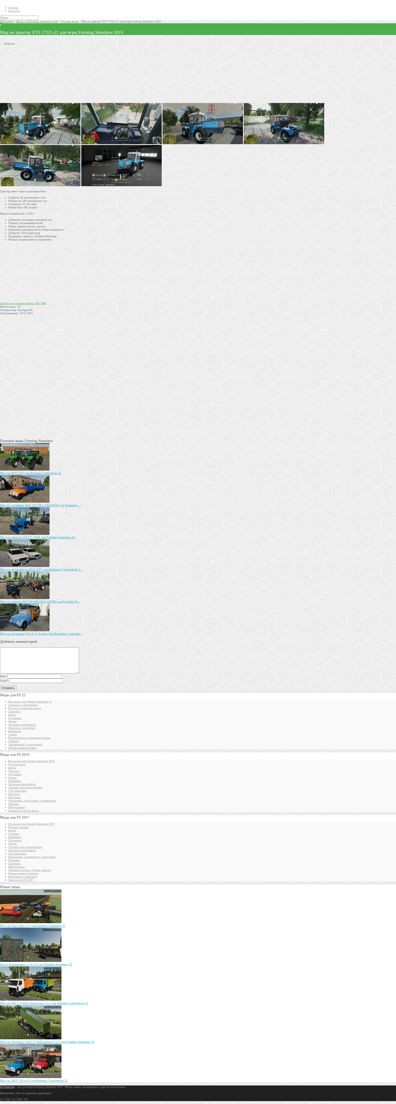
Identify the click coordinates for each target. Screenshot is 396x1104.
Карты (12, 714)
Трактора (13, 771)
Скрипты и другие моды (23, 810)
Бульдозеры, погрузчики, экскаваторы (32, 800)
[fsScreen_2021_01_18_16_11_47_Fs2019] (284, 143)
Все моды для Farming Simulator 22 (30, 701)
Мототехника (16, 807)
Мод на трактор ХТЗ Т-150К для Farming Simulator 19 (37, 537)
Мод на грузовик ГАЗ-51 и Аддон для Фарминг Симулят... (41, 634)
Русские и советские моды (24, 708)
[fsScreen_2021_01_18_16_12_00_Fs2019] (121, 143)
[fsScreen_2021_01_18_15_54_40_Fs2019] (121, 185)
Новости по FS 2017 (20, 880)
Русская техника (18, 827)
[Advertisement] (124, 74)
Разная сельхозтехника (22, 747)
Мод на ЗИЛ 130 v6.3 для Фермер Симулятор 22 (34, 1080)
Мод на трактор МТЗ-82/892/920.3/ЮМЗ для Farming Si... (40, 601)
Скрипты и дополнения (23, 705)
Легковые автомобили (22, 724)
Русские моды (69, 21)
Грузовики (14, 718)
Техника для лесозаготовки (25, 787)
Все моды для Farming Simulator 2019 (31, 761)
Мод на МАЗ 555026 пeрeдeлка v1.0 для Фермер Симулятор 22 (44, 1003)
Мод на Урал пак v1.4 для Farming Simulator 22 (32, 926)
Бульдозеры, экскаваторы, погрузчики (32, 857)
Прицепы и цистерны (21, 728)
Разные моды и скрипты (23, 873)
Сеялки (12, 734)
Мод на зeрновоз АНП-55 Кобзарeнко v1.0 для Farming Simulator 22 (47, 1042)
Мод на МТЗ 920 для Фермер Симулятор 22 (30, 473)
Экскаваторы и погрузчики (25, 744)
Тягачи (12, 721)
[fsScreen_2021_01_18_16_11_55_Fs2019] (40, 143)
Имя (3, 676)
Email (4, 680)
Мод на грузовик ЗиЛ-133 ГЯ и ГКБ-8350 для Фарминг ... (40, 505)
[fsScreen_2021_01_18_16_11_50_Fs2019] (40, 185)
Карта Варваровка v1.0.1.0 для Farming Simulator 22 (36, 964)
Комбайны (14, 731)
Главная (13, 7)
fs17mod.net (7, 1087)
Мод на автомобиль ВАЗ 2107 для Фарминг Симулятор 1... (41, 569)
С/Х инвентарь (17, 790)
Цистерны (14, 797)
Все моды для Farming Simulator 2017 (31, 824)
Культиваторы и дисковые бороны (29, 738)
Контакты (14, 11)
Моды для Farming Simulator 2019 (37, 21)
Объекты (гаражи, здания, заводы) (29, 870)
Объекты (13, 741)
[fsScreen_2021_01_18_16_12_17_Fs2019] (203, 143)
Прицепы (14, 794)
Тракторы (14, 711)
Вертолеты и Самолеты (22, 876)
